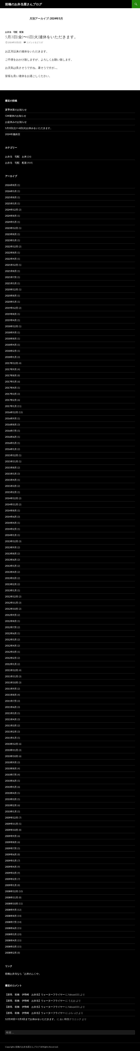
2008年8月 (11, 915)
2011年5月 (11, 713)
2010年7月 (11, 774)
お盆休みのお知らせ (16, 121)
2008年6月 (11, 928)
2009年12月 (11, 817)
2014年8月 (11, 510)
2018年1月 (11, 357)
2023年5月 (11, 240)
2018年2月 (11, 350)
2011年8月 (11, 694)
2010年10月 (11, 756)
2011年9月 (11, 688)
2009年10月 (11, 829)
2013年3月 (11, 578)
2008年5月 (11, 934)
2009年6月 (11, 854)
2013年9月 (11, 547)
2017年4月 (11, 387)
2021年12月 (11, 264)
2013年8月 (11, 553)
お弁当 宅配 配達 (14, 32)
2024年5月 (11, 221)
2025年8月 (11, 197)
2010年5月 (11, 786)
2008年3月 (11, 946)
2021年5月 (11, 283)
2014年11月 (11, 504)
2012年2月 (11, 657)
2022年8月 (11, 252)
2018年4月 (11, 344)
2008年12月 (11, 891)
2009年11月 (11, 823)
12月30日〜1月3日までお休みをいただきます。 (30, 1019)
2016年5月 (11, 442)
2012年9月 (11, 614)
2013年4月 (11, 571)
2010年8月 (11, 768)
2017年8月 (11, 375)
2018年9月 (11, 332)
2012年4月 (11, 645)
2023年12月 (11, 228)
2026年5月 (11, 191)
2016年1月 (11, 449)
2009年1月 (11, 885)
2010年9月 (11, 762)
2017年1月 (11, 406)
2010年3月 (11, 799)
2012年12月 (11, 596)
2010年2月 (11, 805)
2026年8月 (11, 185)
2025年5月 (11, 203)
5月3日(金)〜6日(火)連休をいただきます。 (41, 36)
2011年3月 (11, 725)
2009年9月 (11, 836)
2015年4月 (11, 479)
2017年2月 (11, 399)
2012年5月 (11, 639)
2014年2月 (11, 528)
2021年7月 (11, 277)
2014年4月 (11, 522)
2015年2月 (11, 492)
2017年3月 (11, 393)
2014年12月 (11, 498)
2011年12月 (11, 670)
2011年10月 (11, 682)
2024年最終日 (12, 134)
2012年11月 (11, 602)
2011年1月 (11, 737)
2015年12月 (11, 455)
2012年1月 (11, 664)
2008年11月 (11, 897)
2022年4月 (11, 258)
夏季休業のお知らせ (16, 109)
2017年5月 (11, 381)
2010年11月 (11, 750)
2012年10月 (11, 608)
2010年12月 (11, 743)
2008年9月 (11, 909)
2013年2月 (11, 584)
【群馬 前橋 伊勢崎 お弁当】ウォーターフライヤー (35, 994)
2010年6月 (11, 780)
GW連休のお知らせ (15, 115)
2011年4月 (11, 719)
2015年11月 (11, 461)
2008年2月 (11, 952)
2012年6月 (11, 633)
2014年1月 (11, 535)
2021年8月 (11, 271)
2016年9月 (11, 418)
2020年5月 (11, 301)
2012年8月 (11, 621)
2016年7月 (11, 430)
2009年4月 (11, 866)
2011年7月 (11, 700)
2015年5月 (11, 473)
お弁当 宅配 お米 (16, 156)
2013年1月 (11, 590)
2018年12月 (11, 326)
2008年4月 (11, 940)
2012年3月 (11, 651)
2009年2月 (11, 879)
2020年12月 (11, 289)
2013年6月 (11, 559)
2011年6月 (11, 707)
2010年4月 (11, 793)
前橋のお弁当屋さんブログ (23, 4)
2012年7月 (11, 627)
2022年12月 (11, 246)
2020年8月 (11, 295)
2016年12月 (11, 412)
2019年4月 (11, 320)
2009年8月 (11, 842)
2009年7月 (11, 848)
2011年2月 (11, 731)
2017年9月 (11, 369)
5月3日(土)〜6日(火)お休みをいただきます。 (29, 128)
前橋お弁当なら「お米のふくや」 (23, 973)
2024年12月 (11, 209)
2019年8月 (11, 314)
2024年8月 (11, 215)
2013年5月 (11, 565)
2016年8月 (11, 424)
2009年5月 (11, 860)
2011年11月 (11, 676)
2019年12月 (11, 307)
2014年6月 (11, 516)
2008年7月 (11, 921)
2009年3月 (11, 872)
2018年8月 (11, 338)
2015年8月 (11, 467)
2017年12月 (11, 363)
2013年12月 (11, 541)
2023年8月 (11, 234)
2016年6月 (11, 436)
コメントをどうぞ (34, 42)
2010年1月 (11, 811)
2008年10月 (11, 903)
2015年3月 (11, 485)
